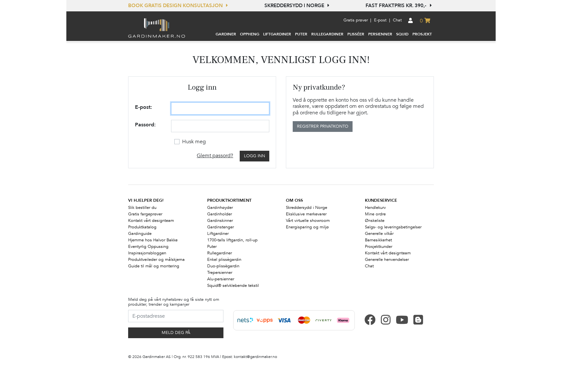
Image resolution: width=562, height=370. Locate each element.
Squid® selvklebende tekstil (233, 285)
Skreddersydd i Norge (295, 5)
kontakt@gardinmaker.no (255, 356)
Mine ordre (375, 214)
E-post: (143, 107)
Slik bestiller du (142, 208)
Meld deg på (176, 333)
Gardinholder (219, 214)
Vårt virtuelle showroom (308, 220)
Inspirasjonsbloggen (147, 253)
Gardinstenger (220, 227)
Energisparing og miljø (307, 227)
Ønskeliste (374, 220)
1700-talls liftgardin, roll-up (232, 240)
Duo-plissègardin (223, 266)
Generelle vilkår (379, 233)
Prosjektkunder (378, 246)
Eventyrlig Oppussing (148, 246)
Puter (212, 246)
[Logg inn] (410, 21)
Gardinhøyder (220, 208)
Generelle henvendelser (387, 259)
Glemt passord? (215, 155)
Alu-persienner (220, 279)
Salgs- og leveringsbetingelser (393, 227)
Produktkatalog (142, 227)
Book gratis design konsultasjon (176, 5)
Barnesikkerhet (378, 240)
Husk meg (194, 141)
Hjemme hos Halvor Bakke (153, 240)
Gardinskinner (220, 220)
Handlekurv (375, 208)
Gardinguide (140, 233)
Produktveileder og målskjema (156, 259)
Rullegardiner (219, 253)
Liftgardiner (218, 233)
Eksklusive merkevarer (306, 214)
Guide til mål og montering (153, 266)
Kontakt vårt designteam (151, 220)
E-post (380, 20)
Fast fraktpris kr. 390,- (397, 5)
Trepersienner (219, 272)
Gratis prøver (355, 20)
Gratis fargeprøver (145, 214)
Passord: (145, 125)
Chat (397, 20)
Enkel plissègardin (224, 259)
